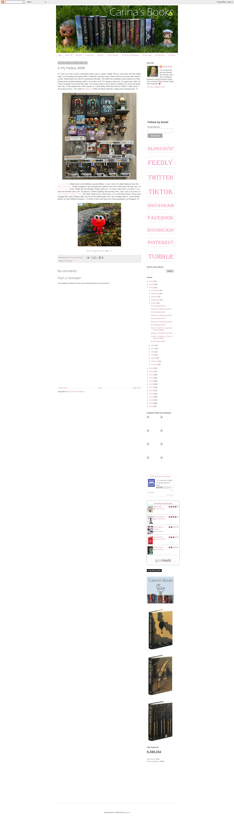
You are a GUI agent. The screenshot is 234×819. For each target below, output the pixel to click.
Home (60, 55)
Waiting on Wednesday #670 (161, 315)
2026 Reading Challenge (160, 476)
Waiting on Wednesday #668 (161, 333)
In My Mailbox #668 (158, 312)
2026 (151, 281)
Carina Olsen (167, 67)
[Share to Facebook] (100, 257)
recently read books (163, 503)
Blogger (127, 812)
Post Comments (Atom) (76, 392)
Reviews (79, 55)
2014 (151, 397)
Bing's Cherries (159, 517)
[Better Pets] (151, 512)
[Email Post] (88, 257)
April (153, 355)
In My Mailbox (112, 55)
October (154, 297)
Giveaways (90, 55)
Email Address (154, 127)
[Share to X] (97, 257)
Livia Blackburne (160, 519)
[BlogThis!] (94, 257)
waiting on (89, 89)
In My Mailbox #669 (158, 306)
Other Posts (160, 55)
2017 (151, 387)
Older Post (136, 388)
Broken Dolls (158, 547)
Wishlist (100, 55)
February (154, 361)
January (154, 364)
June (153, 349)
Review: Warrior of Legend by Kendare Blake (162, 329)
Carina (158, 480)
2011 (151, 406)
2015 (151, 394)
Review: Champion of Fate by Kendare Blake (162, 337)
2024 (151, 288)
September (155, 300)
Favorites (172, 55)
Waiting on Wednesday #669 (161, 322)
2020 (151, 378)
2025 (151, 284)
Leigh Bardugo (160, 508)
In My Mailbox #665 (158, 341)
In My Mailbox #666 (158, 325)
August (154, 303)
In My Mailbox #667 (158, 318)
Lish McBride (159, 531)
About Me (68, 55)
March (153, 358)
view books (169, 495)
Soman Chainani (160, 539)
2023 (151, 368)
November (155, 294)
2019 (151, 381)
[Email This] (92, 257)
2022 (151, 372)
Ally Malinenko (159, 549)
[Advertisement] (99, 365)
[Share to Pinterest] (102, 257)
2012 (151, 403)
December (155, 290)
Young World (158, 537)
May (153, 352)
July (153, 345)
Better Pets (157, 507)
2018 (151, 384)
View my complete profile (156, 87)
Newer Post (62, 388)
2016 (151, 390)
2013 (151, 400)
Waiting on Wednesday (130, 55)
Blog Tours (147, 55)
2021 (151, 375)
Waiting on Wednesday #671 (161, 309)
